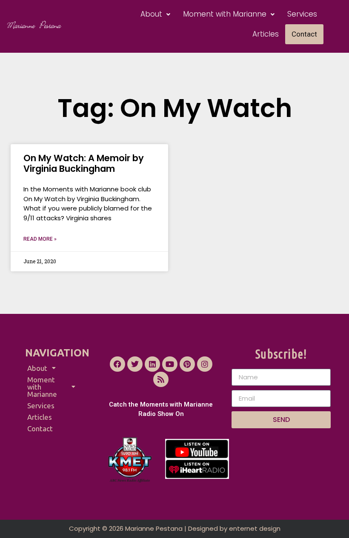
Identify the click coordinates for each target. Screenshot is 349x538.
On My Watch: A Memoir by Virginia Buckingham (83, 163)
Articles (265, 34)
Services (302, 14)
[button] (155, 14)
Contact (304, 34)
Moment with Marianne (224, 14)
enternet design (254, 528)
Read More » (40, 239)
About (151, 14)
